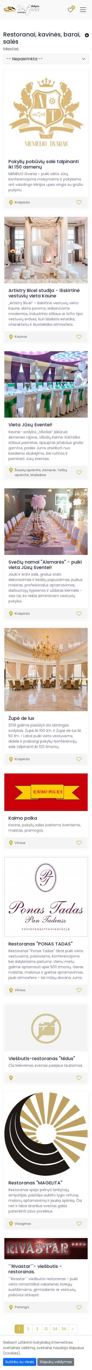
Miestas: (11, 49)
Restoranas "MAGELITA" (35, 1183)
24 (55, 1328)
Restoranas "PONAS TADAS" (40, 944)
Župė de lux (21, 718)
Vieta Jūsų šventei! (30, 424)
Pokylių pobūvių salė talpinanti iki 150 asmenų (43, 164)
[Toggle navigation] (83, 9)
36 (64, 1328)
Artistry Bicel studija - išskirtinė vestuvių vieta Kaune (44, 293)
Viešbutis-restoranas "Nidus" (41, 1058)
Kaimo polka (22, 818)
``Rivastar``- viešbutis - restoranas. (35, 1269)
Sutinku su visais (19, 1361)
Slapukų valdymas (56, 1361)
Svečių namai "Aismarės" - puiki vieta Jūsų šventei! (45, 565)
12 (46, 1328)
